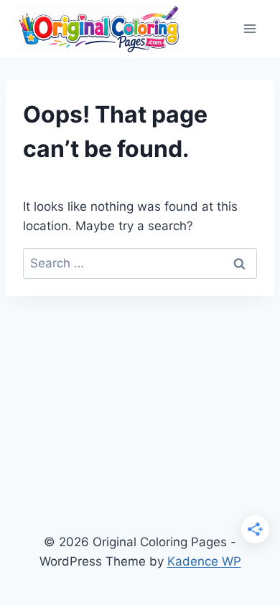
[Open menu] (249, 28)
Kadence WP (204, 561)
